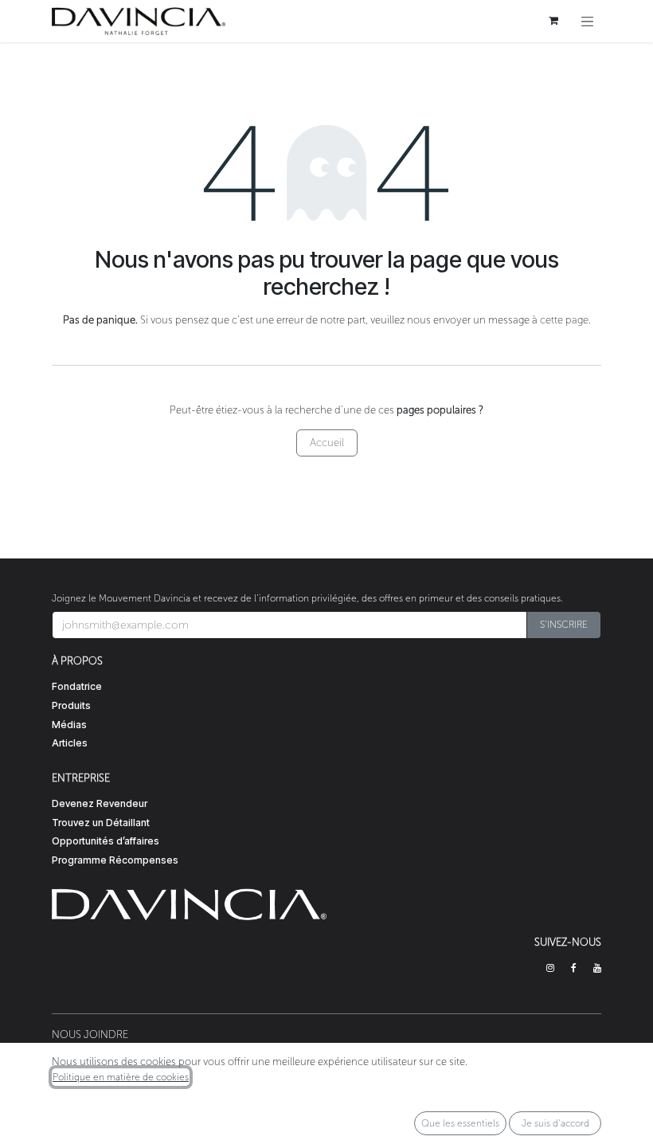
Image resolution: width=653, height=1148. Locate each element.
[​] (550, 968)
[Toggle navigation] (587, 21)
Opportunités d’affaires (105, 841)
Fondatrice (77, 686)
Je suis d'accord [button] (555, 1123)
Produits (71, 705)
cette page (564, 320)
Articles (70, 743)
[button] (563, 625)
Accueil (327, 443)
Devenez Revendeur (99, 803)
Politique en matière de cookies (121, 1077)
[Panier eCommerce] (553, 20)
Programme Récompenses (115, 860)
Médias (69, 725)
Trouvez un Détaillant (101, 823)
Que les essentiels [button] (460, 1123)
